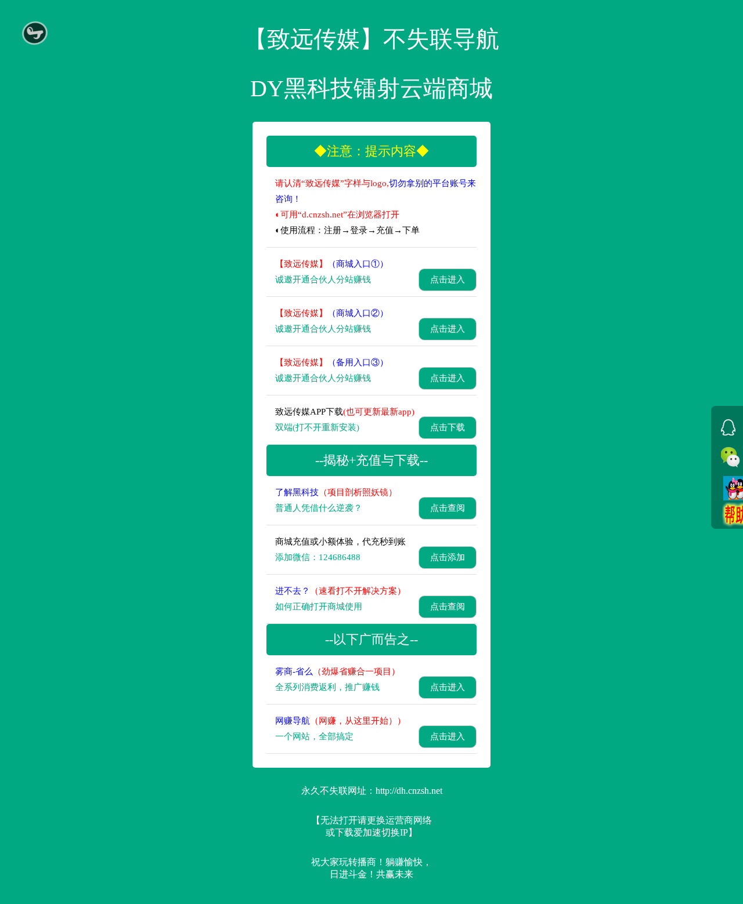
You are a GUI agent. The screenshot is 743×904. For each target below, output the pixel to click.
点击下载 (447, 427)
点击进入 (447, 279)
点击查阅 (447, 508)
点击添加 (447, 557)
